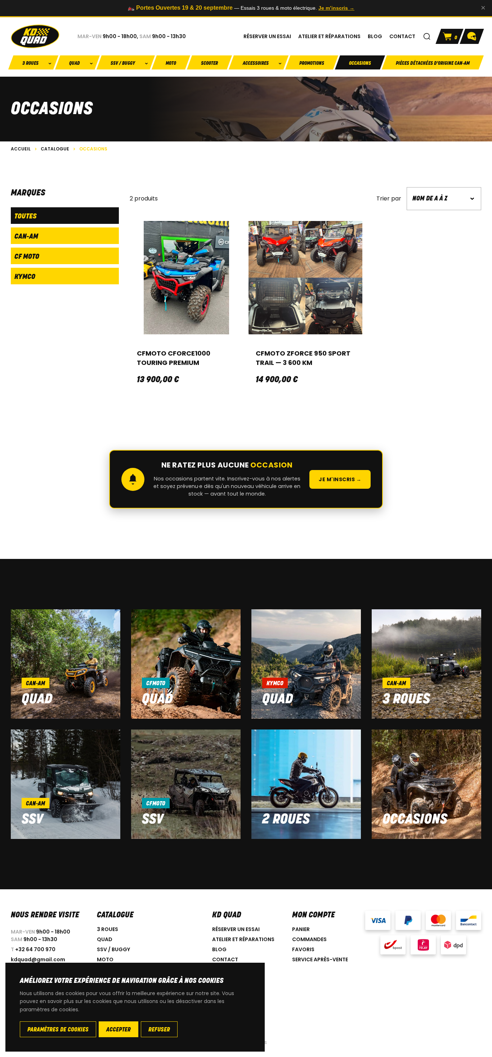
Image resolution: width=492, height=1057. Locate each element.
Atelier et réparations (243, 939)
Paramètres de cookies (58, 1030)
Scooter (209, 63)
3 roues (406, 700)
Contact (225, 959)
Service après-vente (320, 959)
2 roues (286, 820)
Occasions (360, 63)
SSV (32, 820)
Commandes (309, 939)
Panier (301, 929)
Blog (219, 949)
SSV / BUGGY (113, 949)
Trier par (388, 199)
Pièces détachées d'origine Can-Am (433, 63)
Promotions (311, 63)
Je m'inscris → (340, 479)
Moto (171, 63)
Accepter (118, 1030)
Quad (37, 700)
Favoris (303, 949)
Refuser (159, 1030)
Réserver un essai (236, 929)
